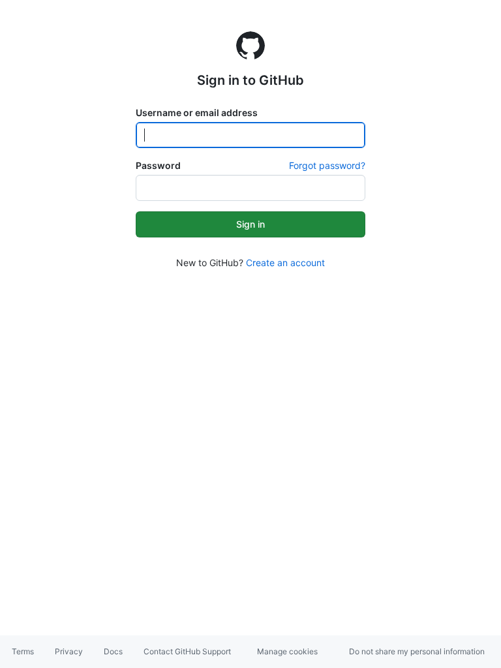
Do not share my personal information (417, 651)
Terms (23, 651)
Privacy (69, 651)
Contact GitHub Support (187, 651)
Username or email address (197, 112)
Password (158, 165)
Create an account (285, 262)
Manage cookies (287, 651)
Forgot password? (327, 165)
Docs (113, 651)
